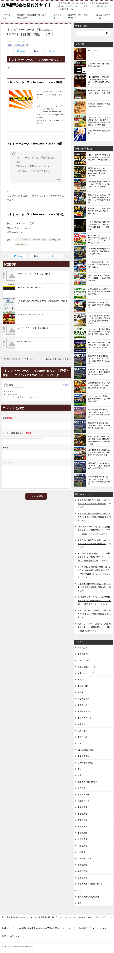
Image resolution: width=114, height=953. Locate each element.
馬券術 (80, 692)
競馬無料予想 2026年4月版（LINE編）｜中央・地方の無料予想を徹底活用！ (99, 425)
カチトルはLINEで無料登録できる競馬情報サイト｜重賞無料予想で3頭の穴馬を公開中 (99, 331)
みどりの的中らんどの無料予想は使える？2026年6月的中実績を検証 (99, 291)
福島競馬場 (82, 871)
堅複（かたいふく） (86, 673)
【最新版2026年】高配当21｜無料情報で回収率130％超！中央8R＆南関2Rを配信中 (98, 81)
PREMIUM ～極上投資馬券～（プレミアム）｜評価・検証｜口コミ (99, 93)
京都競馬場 (82, 820)
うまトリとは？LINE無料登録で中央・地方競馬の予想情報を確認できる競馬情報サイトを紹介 (99, 319)
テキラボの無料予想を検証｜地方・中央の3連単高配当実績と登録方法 (99, 264)
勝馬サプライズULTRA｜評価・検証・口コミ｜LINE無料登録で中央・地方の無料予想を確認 (99, 440)
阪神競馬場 (82, 826)
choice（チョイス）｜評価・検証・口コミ (33, 274)
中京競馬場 (82, 833)
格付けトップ (7, 16)
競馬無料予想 (83, 660)
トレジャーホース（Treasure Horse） (31, 240)
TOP (19, 917)
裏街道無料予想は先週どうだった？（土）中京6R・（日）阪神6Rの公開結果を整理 (99, 452)
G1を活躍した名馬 (86, 750)
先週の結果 (82, 647)
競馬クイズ (82, 731)
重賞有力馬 (82, 705)
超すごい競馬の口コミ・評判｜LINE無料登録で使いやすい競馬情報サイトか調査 (99, 385)
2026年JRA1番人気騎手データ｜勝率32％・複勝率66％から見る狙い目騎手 (99, 251)
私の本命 (81, 852)
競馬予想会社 (55, 240)
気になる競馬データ (86, 667)
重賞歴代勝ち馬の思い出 (88, 897)
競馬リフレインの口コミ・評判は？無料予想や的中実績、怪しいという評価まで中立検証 (99, 199)
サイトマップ (57, 16)
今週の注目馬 (83, 699)
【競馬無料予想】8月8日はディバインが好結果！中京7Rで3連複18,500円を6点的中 (99, 184)
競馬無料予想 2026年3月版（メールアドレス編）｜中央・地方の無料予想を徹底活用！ (99, 480)
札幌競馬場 (82, 846)
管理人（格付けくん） (103, 16)
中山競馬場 (82, 814)
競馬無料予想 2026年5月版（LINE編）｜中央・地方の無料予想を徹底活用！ (99, 371)
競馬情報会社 (21, 244)
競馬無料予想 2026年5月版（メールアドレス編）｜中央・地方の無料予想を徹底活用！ (99, 359)
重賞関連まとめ (84, 711)
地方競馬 (81, 788)
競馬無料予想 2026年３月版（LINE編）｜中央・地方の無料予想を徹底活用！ (99, 465)
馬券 (79, 903)
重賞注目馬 (82, 737)
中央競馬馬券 (83, 756)
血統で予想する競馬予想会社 (90, 884)
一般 (79, 890)
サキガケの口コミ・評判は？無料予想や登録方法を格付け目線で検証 (99, 398)
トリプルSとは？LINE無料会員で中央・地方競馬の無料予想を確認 (42, 302)
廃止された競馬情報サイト (89, 782)
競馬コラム (82, 743)
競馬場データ (83, 801)
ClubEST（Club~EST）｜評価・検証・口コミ (20, 359)
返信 (67, 385)
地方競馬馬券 (83, 794)
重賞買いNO (83, 686)
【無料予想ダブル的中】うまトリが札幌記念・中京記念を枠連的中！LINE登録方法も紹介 (99, 158)
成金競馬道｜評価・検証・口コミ (30, 315)
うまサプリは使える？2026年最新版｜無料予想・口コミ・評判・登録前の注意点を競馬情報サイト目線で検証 (99, 121)
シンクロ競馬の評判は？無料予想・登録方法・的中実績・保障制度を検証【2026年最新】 (99, 225)
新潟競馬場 (82, 839)
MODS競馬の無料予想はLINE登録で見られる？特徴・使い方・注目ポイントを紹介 (99, 345)
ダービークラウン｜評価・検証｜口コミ (32, 328)
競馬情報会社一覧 (21, 45)
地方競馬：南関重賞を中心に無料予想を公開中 (32, 16)
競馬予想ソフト (84, 858)
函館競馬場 (82, 865)
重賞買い (81, 679)
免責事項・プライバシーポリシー (79, 16)
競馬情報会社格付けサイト (26, 4)
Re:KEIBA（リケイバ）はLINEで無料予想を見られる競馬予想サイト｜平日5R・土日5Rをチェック (99, 239)
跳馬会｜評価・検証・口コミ (57, 359)
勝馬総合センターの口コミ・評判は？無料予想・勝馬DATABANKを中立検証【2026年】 (99, 172)
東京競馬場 (82, 807)
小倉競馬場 (82, 878)
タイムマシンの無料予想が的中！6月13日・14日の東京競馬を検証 (99, 278)
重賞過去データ (84, 718)
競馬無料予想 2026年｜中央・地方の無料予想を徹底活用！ (99, 304)
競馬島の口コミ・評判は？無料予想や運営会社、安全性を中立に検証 (99, 211)
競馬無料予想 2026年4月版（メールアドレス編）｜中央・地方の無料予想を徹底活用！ (99, 413)
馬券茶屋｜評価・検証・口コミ (29, 287)
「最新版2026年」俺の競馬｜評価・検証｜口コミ (99, 65)
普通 (10, 45)
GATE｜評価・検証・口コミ (28, 342)
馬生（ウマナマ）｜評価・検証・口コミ (99, 132)
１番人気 (81, 724)
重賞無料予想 (83, 654)
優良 (79, 769)
